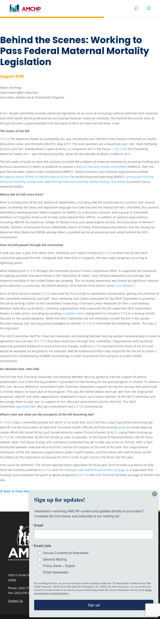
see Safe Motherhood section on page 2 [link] (100, 470)
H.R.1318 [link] (120, 149)
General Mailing (55, 559)
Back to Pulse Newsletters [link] (22, 491)
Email (38, 525)
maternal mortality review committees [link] (100, 167)
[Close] (154, 493)
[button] (148, 11)
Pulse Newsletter (55, 572)
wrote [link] (122, 427)
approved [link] (22, 406)
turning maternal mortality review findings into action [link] (88, 182)
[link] (25, 8)
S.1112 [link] (4, 139)
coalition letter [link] (74, 313)
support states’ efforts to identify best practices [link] (37, 177)
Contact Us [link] (15, 601)
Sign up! (94, 605)
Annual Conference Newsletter (66, 552)
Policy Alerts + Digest (59, 565)
